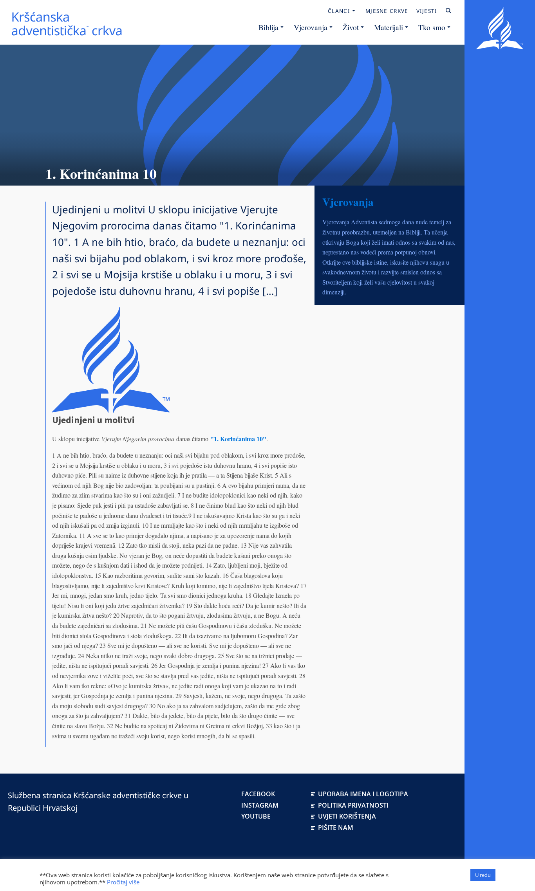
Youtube (256, 816)
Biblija (268, 27)
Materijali (388, 27)
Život (351, 27)
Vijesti (426, 10)
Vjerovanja (310, 27)
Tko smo (431, 27)
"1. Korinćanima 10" (238, 438)
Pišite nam (335, 827)
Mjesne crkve (386, 10)
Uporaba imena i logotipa (363, 794)
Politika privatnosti (353, 805)
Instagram (259, 805)
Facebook (258, 794)
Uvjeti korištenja (347, 816)
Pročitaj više (123, 882)
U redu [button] (483, 874)
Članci (339, 10)
